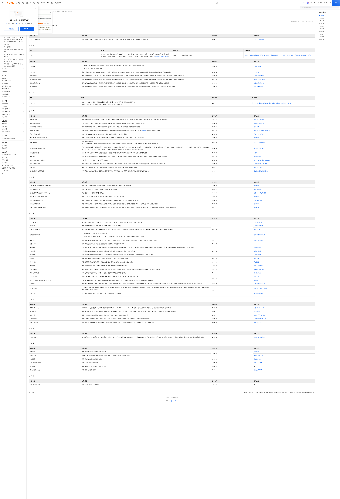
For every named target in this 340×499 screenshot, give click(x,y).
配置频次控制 (257, 255)
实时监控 (256, 352)
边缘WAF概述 (258, 200)
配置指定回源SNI (259, 148)
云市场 (43, 3)
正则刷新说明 (257, 156)
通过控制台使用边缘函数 (261, 171)
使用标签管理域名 (259, 293)
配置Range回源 (259, 86)
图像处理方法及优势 (259, 315)
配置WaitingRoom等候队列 (262, 130)
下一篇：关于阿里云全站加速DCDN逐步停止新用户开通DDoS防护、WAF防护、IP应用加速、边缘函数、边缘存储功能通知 (278, 392)
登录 (336, 3)
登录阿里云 (27, 29)
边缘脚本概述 (257, 247)
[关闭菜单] (3, 3)
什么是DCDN (258, 362)
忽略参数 (256, 276)
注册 (330, 3)
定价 (38, 3)
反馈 (175, 400)
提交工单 (144, 130)
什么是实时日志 (258, 240)
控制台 (325, 3)
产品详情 (302, 21)
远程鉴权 (256, 72)
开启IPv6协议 (258, 322)
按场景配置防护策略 (259, 142)
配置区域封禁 (257, 67)
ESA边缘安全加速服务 (161, 56)
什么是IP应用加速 (259, 337)
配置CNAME (257, 229)
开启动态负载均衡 (259, 269)
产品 (23, 3)
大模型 (18, 3)
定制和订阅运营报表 (259, 235)
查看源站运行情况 (259, 123)
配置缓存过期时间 (259, 76)
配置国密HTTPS (259, 226)
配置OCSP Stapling (259, 308)
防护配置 (256, 138)
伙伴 (48, 3)
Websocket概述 (258, 355)
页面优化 (256, 280)
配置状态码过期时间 (259, 79)
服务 (52, 3)
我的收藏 (310, 21)
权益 (34, 3)
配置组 (256, 153)
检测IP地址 (257, 127)
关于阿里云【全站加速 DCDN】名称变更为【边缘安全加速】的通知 (271, 103)
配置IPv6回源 (258, 167)
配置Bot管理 (258, 189)
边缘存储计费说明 (259, 134)
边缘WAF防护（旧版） (260, 288)
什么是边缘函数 (258, 265)
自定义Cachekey (259, 39)
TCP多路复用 (258, 222)
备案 (321, 3)
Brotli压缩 (257, 311)
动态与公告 (63, 11)
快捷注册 (11, 29)
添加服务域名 (257, 273)
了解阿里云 (58, 3)
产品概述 (56, 11)
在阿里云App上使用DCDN (262, 160)
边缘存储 (256, 204)
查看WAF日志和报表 (260, 193)
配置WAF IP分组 (259, 119)
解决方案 (28, 3)
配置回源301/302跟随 (260, 164)
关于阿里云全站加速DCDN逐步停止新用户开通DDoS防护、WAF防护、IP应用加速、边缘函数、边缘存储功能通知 (278, 55)
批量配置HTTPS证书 (260, 319)
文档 (317, 3)
